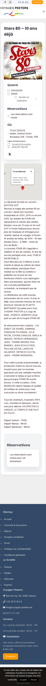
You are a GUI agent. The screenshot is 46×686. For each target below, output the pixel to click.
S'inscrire (10, 656)
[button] (22, 188)
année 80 (16, 147)
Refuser (34, 680)
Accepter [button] (23, 680)
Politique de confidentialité (17, 549)
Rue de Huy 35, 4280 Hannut (20, 596)
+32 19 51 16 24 (13, 601)
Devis (7, 543)
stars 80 (24, 147)
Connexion (37, 2)
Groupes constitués (14, 537)
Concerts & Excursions (15, 525)
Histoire (8, 567)
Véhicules (8, 579)
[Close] (31, 171)
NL (23, 1)
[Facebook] (5, 2)
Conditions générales (14, 555)
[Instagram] (10, 2)
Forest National (17, 130)
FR (19, 1)
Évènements (17, 182)
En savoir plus (23, 683)
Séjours (7, 531)
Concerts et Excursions (21, 144)
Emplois (8, 585)
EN (26, 1)
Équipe (7, 573)
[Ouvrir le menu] (43, 11)
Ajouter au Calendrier (23, 99)
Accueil (7, 519)
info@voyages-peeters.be (18, 607)
